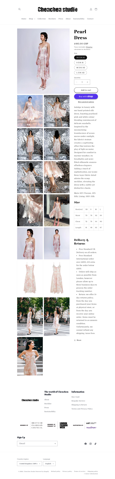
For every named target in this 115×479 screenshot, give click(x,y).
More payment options (86, 102)
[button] (19, 9)
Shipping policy (93, 471)
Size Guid (75, 397)
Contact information (91, 474)
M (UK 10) (80, 68)
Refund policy (55, 471)
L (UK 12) (80, 73)
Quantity (77, 78)
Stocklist (47, 404)
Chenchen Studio (29, 471)
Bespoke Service (78, 401)
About (46, 399)
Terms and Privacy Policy (82, 409)
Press (46, 407)
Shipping (89, 47)
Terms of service (79, 471)
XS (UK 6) (80, 57)
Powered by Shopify (42, 471)
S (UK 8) (79, 62)
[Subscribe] (54, 443)
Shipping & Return (79, 405)
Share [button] (79, 340)
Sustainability (49, 411)
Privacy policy (67, 471)
